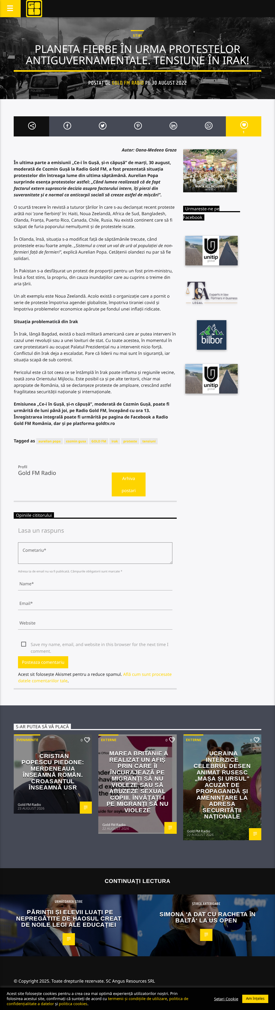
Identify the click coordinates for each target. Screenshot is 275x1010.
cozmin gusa (76, 441)
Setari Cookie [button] (226, 998)
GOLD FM (98, 441)
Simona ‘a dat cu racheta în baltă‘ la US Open (208, 917)
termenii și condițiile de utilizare (137, 998)
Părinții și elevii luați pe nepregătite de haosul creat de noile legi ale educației (68, 918)
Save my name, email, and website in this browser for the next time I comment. (99, 644)
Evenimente (27, 739)
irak (114, 441)
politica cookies (73, 1003)
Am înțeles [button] (255, 998)
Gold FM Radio (128, 83)
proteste (130, 441)
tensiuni (148, 441)
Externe (108, 739)
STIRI (137, 35)
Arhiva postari (129, 484)
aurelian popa (49, 441)
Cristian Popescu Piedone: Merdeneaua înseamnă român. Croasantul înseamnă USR (52, 772)
